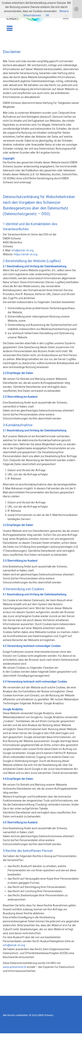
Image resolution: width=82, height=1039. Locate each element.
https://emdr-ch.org (25, 254)
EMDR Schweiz (45, 1015)
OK (47, 15)
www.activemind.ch (14, 966)
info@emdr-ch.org (22, 250)
